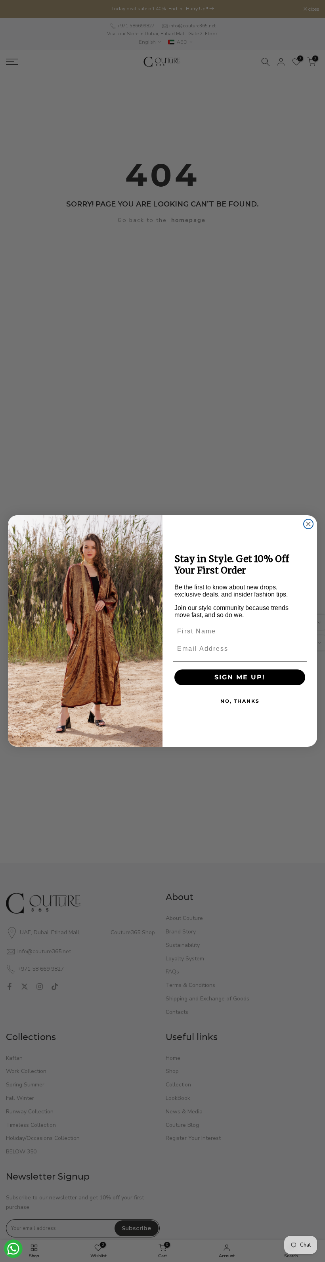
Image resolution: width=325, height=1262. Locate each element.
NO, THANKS (240, 701)
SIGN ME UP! (239, 677)
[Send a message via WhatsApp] (13, 1248)
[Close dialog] (308, 524)
